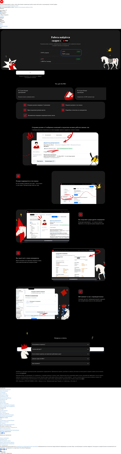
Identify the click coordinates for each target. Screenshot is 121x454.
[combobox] (2, 452)
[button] (1, 23)
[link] (2, 20)
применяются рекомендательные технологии (27, 446)
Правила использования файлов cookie (23, 7)
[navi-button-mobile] (1, 28)
